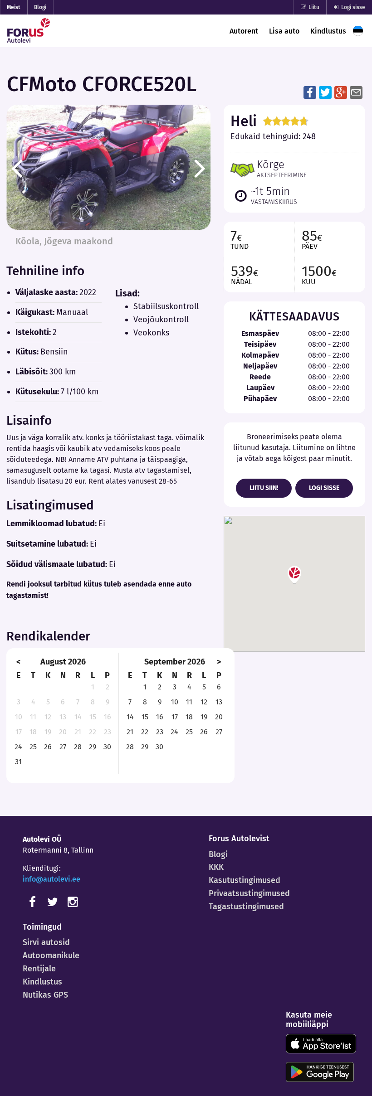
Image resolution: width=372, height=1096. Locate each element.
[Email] (356, 92)
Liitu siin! (264, 488)
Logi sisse (352, 7)
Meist (13, 7)
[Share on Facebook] (309, 92)
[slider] (285, 121)
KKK (216, 867)
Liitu (313, 7)
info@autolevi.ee (51, 879)
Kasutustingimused (244, 880)
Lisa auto (284, 31)
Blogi (40, 7)
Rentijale (39, 969)
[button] (294, 574)
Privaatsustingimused (249, 893)
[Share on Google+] (340, 92)
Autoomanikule (51, 955)
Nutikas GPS (45, 995)
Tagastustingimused (246, 907)
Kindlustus (328, 31)
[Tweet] (325, 92)
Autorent (244, 31)
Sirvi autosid (46, 942)
